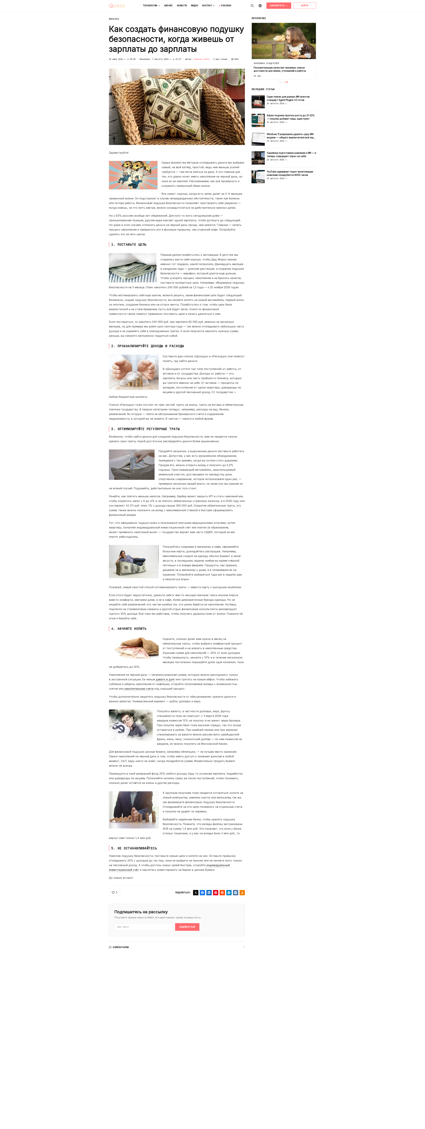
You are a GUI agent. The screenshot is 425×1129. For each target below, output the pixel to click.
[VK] (235, 892)
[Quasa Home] (117, 6)
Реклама (226, 5)
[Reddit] (222, 892)
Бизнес (168, 5)
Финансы (114, 18)
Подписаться (187, 926)
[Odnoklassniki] (242, 892)
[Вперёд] (313, 41)
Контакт (207, 5)
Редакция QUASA (201, 59)
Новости (182, 5)
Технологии (150, 5)
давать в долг (165, 679)
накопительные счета (138, 688)
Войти (304, 5)
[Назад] (254, 41)
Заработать (277, 5)
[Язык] (260, 6)
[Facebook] (202, 892)
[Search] (252, 6)
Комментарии (121, 947)
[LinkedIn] (209, 892)
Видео (194, 5)
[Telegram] (229, 892)
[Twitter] (195, 892)
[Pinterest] (215, 892)
